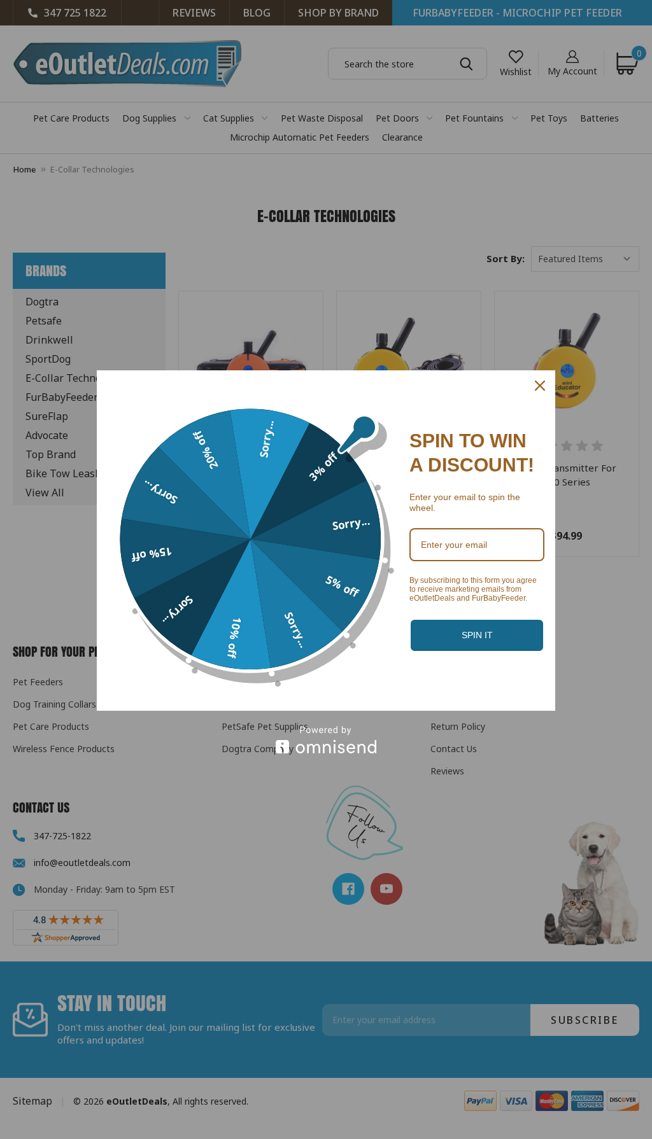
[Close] (540, 385)
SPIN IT (477, 635)
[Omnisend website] (326, 740)
